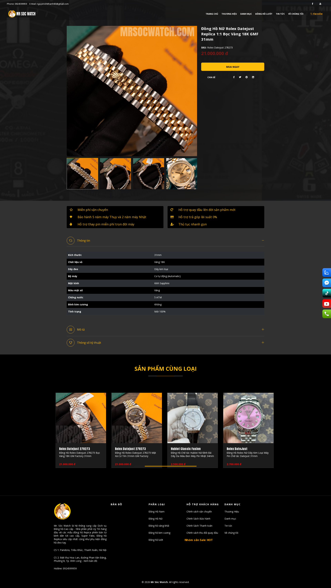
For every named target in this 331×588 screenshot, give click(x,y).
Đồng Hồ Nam (156, 511)
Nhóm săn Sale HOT (199, 539)
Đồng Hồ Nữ (155, 518)
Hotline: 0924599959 (65, 568)
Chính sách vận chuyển (199, 511)
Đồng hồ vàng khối (159, 525)
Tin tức (280, 13)
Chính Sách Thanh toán (199, 525)
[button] (165, 240)
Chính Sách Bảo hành (198, 518)
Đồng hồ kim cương (159, 532)
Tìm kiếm (317, 14)
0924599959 (21, 3)
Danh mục (246, 13)
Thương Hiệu (229, 13)
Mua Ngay (232, 66)
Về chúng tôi (295, 13)
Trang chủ (212, 13)
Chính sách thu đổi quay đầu (202, 532)
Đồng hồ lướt (263, 13)
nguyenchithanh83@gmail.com (53, 3)
